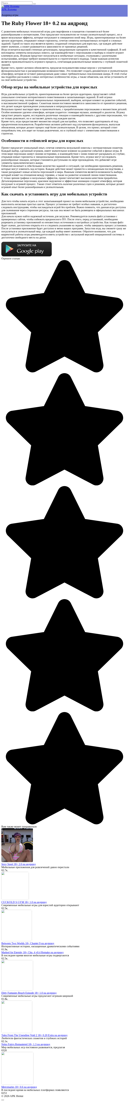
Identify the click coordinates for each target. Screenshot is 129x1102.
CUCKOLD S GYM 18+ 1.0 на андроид (24, 902)
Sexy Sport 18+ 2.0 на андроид (18, 864)
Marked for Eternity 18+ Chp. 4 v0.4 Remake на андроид (32, 952)
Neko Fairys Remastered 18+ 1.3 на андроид (25, 1044)
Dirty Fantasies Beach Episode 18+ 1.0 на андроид (28, 992)
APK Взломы (9, 9)
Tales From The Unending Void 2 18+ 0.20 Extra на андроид (34, 1035)
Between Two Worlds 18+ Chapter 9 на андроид (27, 943)
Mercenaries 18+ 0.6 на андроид (19, 1087)
